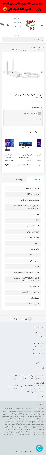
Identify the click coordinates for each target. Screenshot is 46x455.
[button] (4, 25)
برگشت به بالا (20, 318)
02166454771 (17, 23)
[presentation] (42, 72)
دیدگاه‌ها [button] (19, 179)
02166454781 (17, 19)
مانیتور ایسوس (39, 343)
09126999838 (17, 35)
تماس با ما (41, 336)
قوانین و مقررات (38, 332)
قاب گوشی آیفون (38, 353)
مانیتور (42, 339)
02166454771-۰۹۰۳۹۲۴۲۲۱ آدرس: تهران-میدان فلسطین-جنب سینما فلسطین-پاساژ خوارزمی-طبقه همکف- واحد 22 (25, 389)
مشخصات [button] (36, 179)
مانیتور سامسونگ (38, 350)
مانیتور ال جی (39, 346)
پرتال (16, 451)
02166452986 (17, 27)
